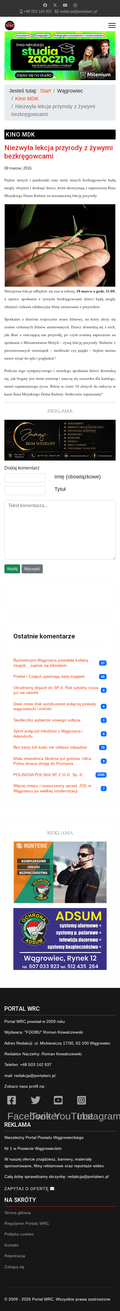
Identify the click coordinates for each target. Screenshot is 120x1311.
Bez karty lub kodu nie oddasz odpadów (50, 747)
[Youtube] (65, 5)
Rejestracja (14, 1255)
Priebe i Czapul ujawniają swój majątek (49, 676)
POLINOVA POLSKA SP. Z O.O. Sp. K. (48, 774)
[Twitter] (55, 5)
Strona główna (17, 1212)
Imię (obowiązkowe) (77, 477)
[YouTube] (62, 1101)
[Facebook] (45, 5)
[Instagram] (75, 5)
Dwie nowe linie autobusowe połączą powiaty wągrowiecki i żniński (54, 706)
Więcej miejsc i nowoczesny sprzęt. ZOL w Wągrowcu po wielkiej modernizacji (52, 788)
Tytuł (60, 489)
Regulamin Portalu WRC (26, 1223)
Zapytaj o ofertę (27, 1188)
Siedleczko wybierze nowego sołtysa (46, 720)
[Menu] (112, 25)
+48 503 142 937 (38, 12)
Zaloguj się (14, 1266)
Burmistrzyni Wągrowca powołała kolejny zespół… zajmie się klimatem (50, 663)
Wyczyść (32, 568)
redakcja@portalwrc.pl (78, 12)
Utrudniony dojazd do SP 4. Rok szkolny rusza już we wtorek (55, 690)
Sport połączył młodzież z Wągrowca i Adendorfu (48, 734)
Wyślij (12, 568)
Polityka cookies (19, 1234)
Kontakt (11, 1245)
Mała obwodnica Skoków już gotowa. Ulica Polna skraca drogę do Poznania (52, 761)
